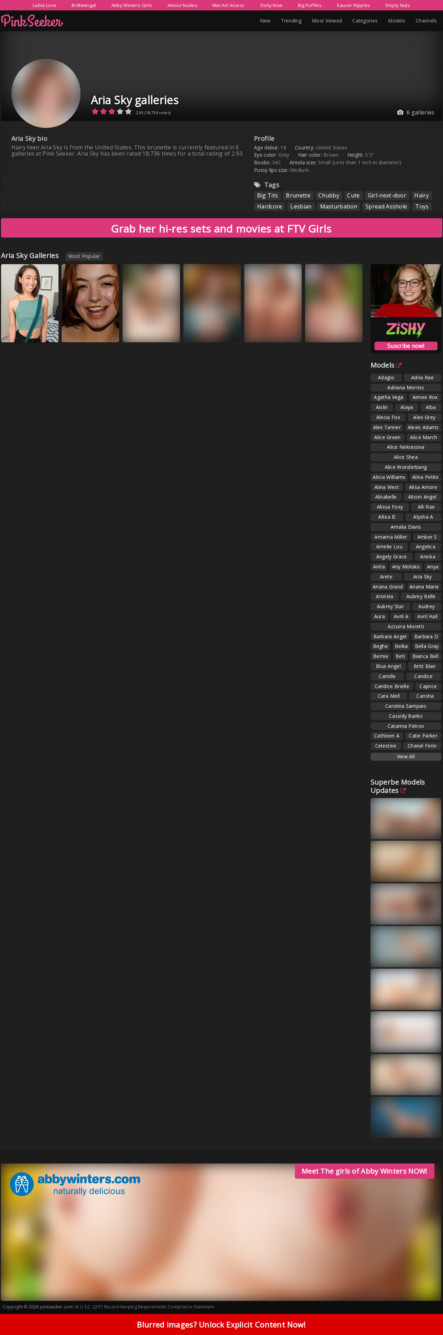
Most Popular (84, 256)
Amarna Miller (390, 537)
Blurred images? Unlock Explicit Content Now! (221, 1324)
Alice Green (387, 437)
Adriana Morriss (405, 387)
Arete (386, 576)
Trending (291, 20)
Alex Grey (424, 417)
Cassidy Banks (406, 716)
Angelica (425, 546)
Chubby (328, 195)
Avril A (401, 616)
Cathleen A (386, 735)
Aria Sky (422, 576)
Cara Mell (389, 696)
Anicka (427, 556)
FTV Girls (263, 332)
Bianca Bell (426, 656)
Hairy (421, 195)
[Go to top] (424, 1312)
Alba (431, 407)
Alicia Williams (389, 477)
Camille (387, 676)
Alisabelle (386, 496)
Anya (433, 566)
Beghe (380, 646)
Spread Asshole (386, 206)
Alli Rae (426, 506)
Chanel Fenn (422, 745)
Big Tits (267, 195)
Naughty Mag (24, 332)
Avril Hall (427, 616)
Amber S (427, 537)
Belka (401, 646)
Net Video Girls (148, 332)
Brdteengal (84, 5)
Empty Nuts (398, 5)
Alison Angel (422, 496)
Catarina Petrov (406, 726)
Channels (426, 20)
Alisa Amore (423, 487)
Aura (379, 616)
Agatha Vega (388, 397)
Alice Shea (406, 457)
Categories (365, 20)
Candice (423, 676)
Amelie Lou (389, 546)
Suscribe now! (405, 346)
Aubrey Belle (421, 596)
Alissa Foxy (390, 506)
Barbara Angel (390, 636)
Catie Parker (423, 735)
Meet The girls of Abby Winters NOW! (364, 1171)
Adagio (386, 377)
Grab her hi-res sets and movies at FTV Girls (221, 228)
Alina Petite (425, 477)
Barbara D (426, 636)
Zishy (77, 332)
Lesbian (300, 206)
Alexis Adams (423, 427)
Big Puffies (310, 5)
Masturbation (339, 206)
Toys (421, 206)
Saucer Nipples (353, 5)
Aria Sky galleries (135, 99)
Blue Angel (388, 666)
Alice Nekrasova (406, 447)
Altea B (386, 516)
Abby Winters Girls (131, 5)
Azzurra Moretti (406, 626)
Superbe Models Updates (398, 786)
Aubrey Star (390, 606)
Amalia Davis (406, 526)
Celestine (386, 745)
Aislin (382, 407)
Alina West (386, 487)
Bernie (380, 656)
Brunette (298, 195)
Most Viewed (327, 20)
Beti (400, 656)
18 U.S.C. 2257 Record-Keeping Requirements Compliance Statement (144, 1307)
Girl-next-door (387, 195)
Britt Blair (425, 666)
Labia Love (44, 5)
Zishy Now (271, 5)
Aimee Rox (425, 397)
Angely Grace (391, 556)
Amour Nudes (182, 5)
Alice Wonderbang (406, 467)
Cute (353, 195)
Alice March (423, 437)
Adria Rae (422, 377)
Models (396, 20)
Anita (379, 566)
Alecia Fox (388, 417)
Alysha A (423, 516)
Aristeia (384, 596)
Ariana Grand (388, 586)
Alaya (406, 407)
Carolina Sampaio (405, 706)
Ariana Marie (424, 586)
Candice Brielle (392, 686)
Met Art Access (228, 5)
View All (406, 756)
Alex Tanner (387, 427)
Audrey (426, 606)
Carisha (425, 696)
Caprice (428, 686)
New (265, 20)
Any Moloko (406, 566)
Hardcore (269, 206)
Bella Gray (427, 646)
